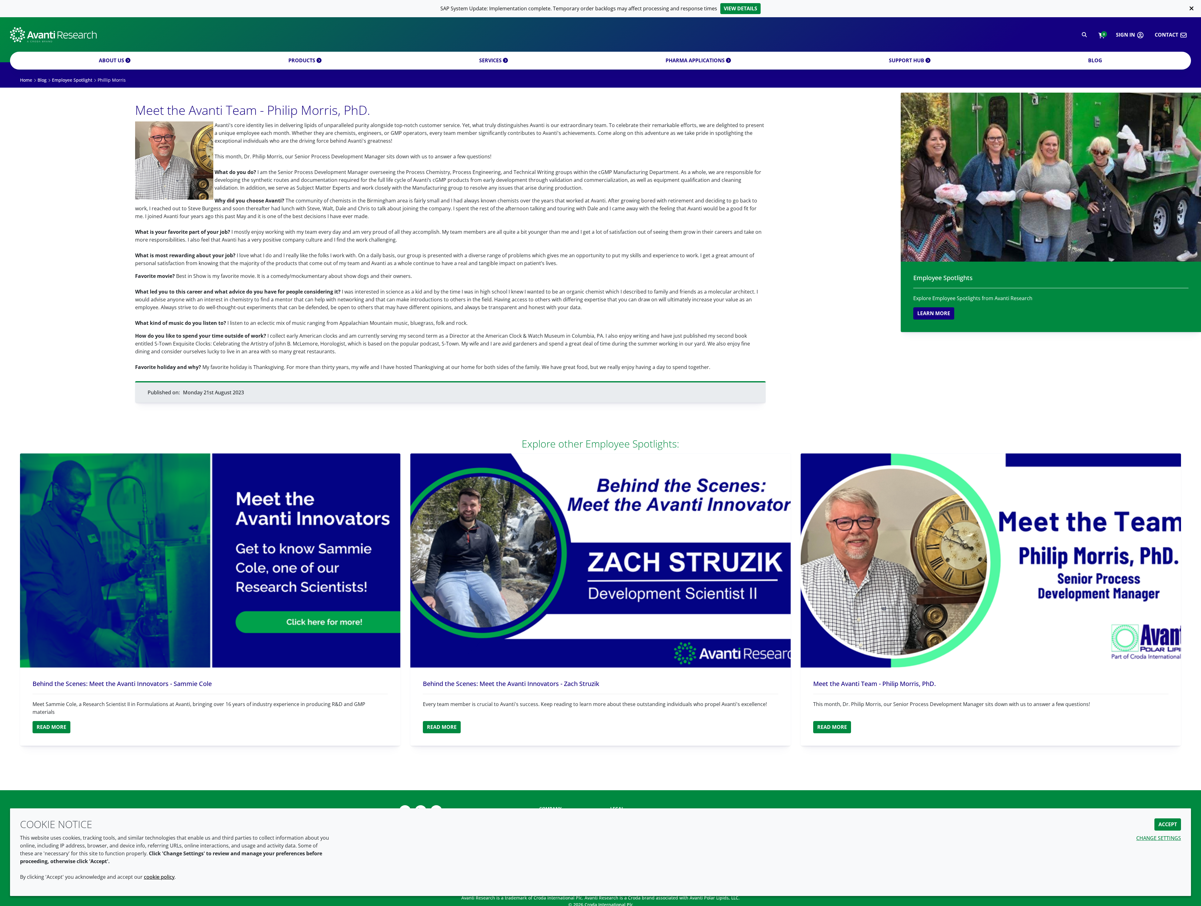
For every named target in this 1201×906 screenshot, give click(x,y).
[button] (1101, 35)
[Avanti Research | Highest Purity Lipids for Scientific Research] (53, 34)
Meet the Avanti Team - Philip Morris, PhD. (874, 683)
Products (302, 60)
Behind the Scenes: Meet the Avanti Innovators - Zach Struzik (511, 683)
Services (491, 60)
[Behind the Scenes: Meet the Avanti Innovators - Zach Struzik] (600, 560)
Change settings (1158, 838)
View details (740, 8)
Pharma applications (696, 60)
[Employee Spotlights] (1051, 177)
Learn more (933, 313)
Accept (1167, 824)
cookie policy (159, 876)
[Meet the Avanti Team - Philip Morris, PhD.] (991, 560)
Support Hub (907, 60)
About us (112, 60)
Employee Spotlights (943, 278)
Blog (1095, 60)
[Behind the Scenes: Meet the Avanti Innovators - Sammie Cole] (210, 560)
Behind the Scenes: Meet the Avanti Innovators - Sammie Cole (122, 683)
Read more (51, 727)
